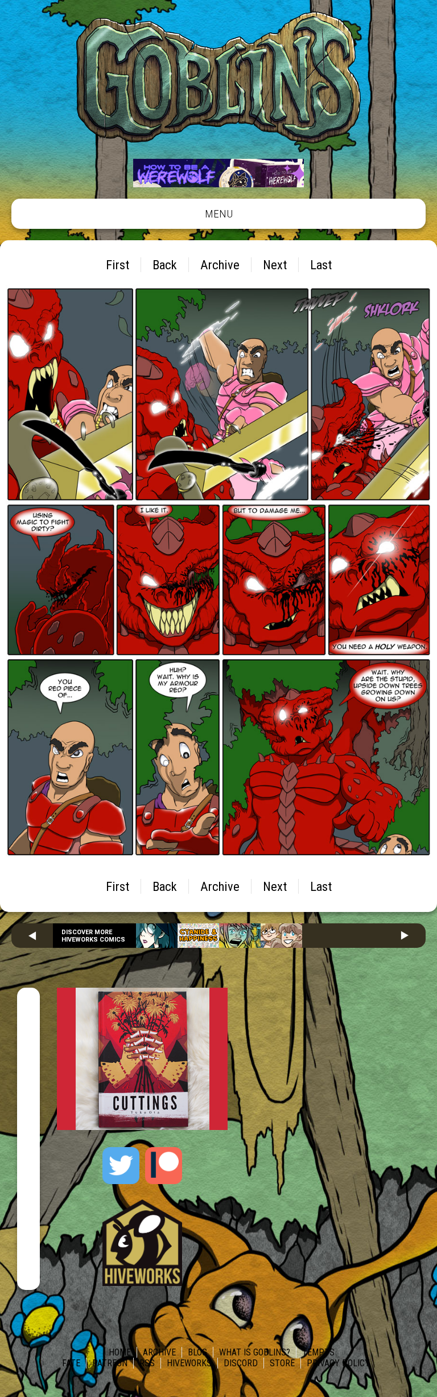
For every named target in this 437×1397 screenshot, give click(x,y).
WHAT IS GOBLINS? (254, 1352)
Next (275, 264)
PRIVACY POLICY (338, 1363)
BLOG (197, 1352)
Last (321, 264)
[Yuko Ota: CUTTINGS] (142, 1127)
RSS (147, 1363)
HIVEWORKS (189, 1363)
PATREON (109, 1363)
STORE (282, 1363)
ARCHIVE (159, 1352)
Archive (220, 264)
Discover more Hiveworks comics (93, 935)
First (117, 264)
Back (164, 264)
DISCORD (241, 1363)
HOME (120, 1352)
